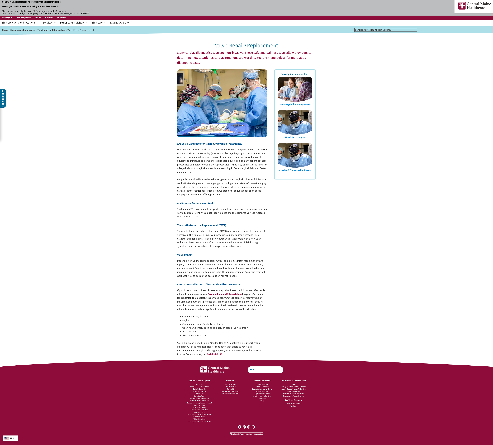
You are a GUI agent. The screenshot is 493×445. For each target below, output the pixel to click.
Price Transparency (199, 407)
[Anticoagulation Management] (295, 89)
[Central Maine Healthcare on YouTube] (253, 426)
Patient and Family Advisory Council (199, 403)
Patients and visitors (72, 22)
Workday (294, 406)
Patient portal (24, 17)
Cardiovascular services (22, 30)
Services (48, 22)
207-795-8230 (214, 354)
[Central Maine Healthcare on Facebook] (239, 426)
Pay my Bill (230, 389)
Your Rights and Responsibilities (199, 421)
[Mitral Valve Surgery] (295, 122)
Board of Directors (199, 391)
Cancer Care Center (262, 387)
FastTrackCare (118, 22)
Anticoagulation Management (295, 104)
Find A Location (230, 384)
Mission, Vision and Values (199, 398)
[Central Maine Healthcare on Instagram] (244, 426)
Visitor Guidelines (199, 419)
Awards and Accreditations (199, 387)
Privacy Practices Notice (199, 410)
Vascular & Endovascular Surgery (295, 170)
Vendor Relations (199, 417)
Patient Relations (199, 405)
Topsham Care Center (262, 394)
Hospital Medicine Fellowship (293, 394)
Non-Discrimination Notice (199, 401)
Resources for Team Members (293, 396)
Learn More (3, 100)
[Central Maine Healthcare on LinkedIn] (248, 426)
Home (5, 30)
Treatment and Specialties (51, 30)
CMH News (262, 398)
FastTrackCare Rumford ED (231, 394)
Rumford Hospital (262, 391)
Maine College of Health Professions (293, 389)
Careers (49, 17)
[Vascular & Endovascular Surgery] (295, 155)
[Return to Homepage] (215, 365)
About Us (61, 17)
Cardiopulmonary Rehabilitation (225, 294)
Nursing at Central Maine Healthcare (293, 387)
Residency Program (293, 391)
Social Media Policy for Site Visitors (199, 414)
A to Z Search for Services (262, 396)
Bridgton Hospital (262, 384)
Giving (38, 17)
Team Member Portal (293, 404)
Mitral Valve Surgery (295, 137)
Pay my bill (7, 17)
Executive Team (199, 396)
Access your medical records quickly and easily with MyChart (31, 6)
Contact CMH (199, 394)
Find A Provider (231, 387)
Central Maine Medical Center (262, 389)
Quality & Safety (199, 412)
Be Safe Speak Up (199, 389)
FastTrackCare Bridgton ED (231, 391)
